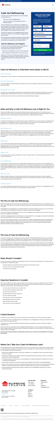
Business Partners (31, 385)
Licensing (10, 405)
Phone (2, 207)
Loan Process (31, 382)
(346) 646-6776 (5, 393)
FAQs (42, 383)
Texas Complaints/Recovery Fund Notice (40, 405)
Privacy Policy (3, 405)
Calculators (43, 385)
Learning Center (44, 382)
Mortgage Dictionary (45, 387)
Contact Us (30, 396)
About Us (30, 391)
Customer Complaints (25, 405)
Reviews (29, 393)
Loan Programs (31, 383)
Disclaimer (17, 405)
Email (2, 210)
